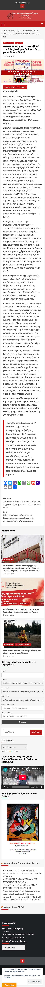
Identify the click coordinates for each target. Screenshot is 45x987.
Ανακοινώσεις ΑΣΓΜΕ (14, 907)
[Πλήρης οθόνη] (40, 787)
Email (4, 671)
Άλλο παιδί (5, 688)
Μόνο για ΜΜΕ (7, 713)
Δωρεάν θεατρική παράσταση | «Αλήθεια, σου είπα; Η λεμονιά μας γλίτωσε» (22, 651)
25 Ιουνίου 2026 (9, 656)
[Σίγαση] (37, 787)
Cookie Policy (8, 977)
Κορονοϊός (19, 43)
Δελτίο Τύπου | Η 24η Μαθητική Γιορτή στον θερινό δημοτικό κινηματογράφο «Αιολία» (21, 610)
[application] (23, 777)
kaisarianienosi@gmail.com (13, 937)
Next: (19, 516)
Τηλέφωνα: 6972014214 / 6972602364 (18, 934)
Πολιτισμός (19, 645)
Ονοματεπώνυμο (8, 705)
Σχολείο (4, 679)
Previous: (21, 503)
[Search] (42, 24)
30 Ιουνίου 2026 (9, 574)
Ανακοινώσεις (8, 43)
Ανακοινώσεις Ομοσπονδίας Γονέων (21, 863)
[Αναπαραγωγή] (4, 787)
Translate (15, 751)
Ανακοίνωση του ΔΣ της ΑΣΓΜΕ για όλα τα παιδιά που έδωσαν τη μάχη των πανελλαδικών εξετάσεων (22, 873)
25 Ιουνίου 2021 (10, 56)
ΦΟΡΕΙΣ (27, 645)
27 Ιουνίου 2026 (9, 615)
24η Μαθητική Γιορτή (10, 603)
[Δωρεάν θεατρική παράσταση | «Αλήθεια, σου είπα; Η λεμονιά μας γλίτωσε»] (23, 634)
